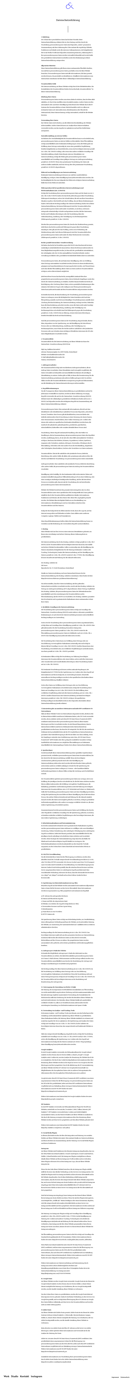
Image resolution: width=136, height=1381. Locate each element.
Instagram (36, 1376)
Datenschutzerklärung (68, 20)
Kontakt (24, 1376)
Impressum (115, 1377)
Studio (14, 1376)
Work (6, 1376)
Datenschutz (125, 1377)
